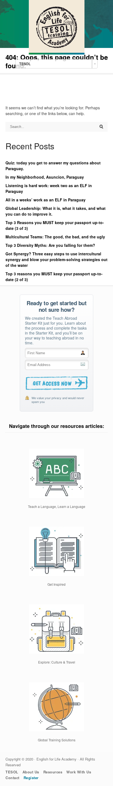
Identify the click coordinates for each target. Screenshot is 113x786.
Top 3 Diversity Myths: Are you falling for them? (50, 245)
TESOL (11, 771)
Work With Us (78, 771)
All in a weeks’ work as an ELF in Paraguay (45, 199)
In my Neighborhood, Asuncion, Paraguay (44, 177)
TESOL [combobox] (25, 63)
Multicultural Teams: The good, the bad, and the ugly (55, 236)
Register (31, 777)
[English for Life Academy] (56, 53)
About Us (30, 771)
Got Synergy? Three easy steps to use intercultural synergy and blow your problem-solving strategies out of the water (56, 259)
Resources (53, 771)
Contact (12, 777)
